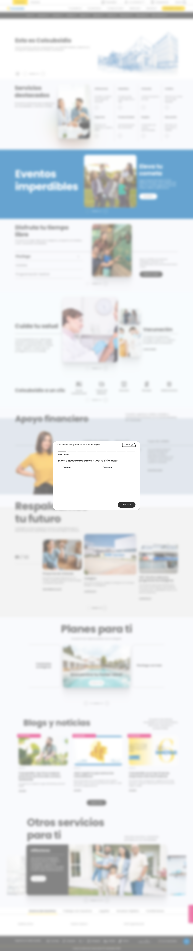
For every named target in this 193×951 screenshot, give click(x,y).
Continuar (126, 504)
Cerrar (127, 445)
